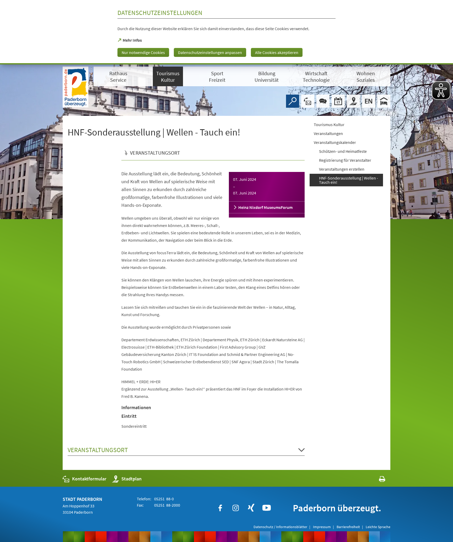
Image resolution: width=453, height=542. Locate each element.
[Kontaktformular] (307, 101)
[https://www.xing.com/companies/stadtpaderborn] (251, 508)
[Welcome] (368, 101)
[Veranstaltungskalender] (338, 101)
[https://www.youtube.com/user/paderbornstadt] (266, 508)
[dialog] (226, 32)
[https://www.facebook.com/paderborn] (220, 508)
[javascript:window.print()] (377, 480)
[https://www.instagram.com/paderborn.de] (235, 508)
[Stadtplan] (353, 101)
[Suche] (292, 101)
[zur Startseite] (75, 87)
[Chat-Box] (323, 101)
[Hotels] (383, 101)
